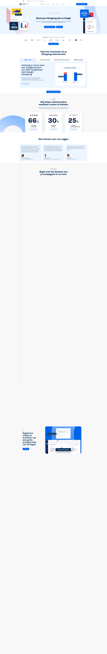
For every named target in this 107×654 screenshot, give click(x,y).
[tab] (28, 59)
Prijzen (53, 4)
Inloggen (83, 1)
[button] (43, 4)
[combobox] (24, 1)
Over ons (62, 4)
